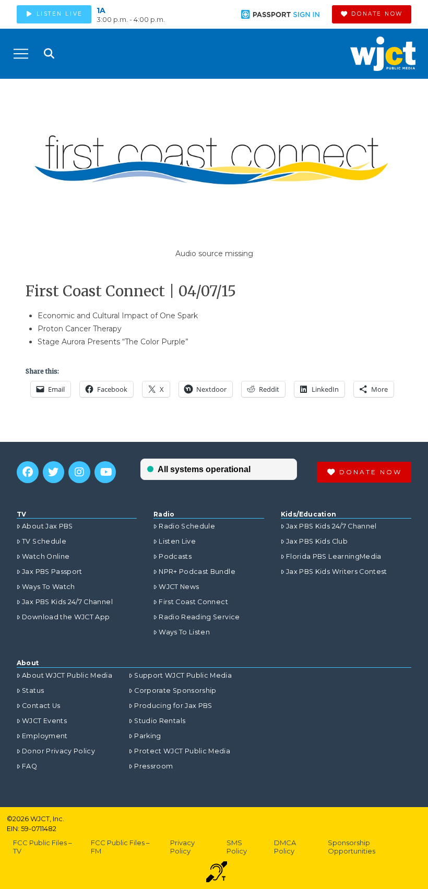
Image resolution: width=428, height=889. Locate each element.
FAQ (29, 766)
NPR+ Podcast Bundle (197, 571)
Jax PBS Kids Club (317, 541)
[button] (20, 53)
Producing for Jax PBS (173, 706)
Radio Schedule (187, 526)
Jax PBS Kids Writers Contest (336, 571)
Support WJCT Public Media (183, 675)
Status (33, 690)
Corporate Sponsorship (175, 690)
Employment (45, 736)
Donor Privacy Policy (58, 751)
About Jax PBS (47, 526)
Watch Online (45, 556)
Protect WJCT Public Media (182, 751)
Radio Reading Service (199, 617)
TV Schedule (44, 541)
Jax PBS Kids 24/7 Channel (67, 602)
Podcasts (175, 556)
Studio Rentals (159, 721)
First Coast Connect (193, 602)
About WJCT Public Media (67, 675)
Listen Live (177, 541)
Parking (147, 736)
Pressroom (153, 766)
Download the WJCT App (66, 617)
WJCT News (179, 587)
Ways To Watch (48, 587)
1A (101, 10)
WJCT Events (44, 721)
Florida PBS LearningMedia (334, 556)
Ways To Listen (184, 632)
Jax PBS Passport (52, 571)
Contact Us (41, 706)
